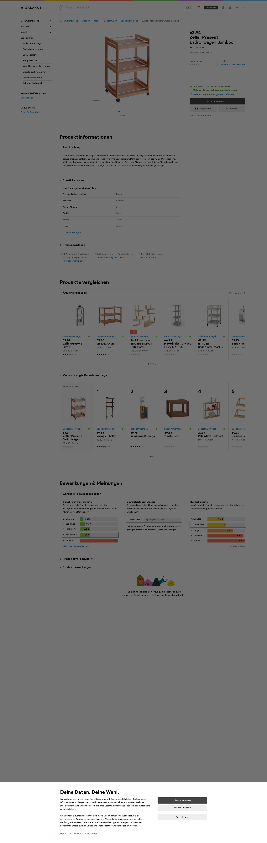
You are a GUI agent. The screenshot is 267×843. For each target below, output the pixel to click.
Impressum (65, 833)
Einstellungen (182, 817)
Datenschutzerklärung (85, 833)
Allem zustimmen (182, 800)
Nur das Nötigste (182, 807)
